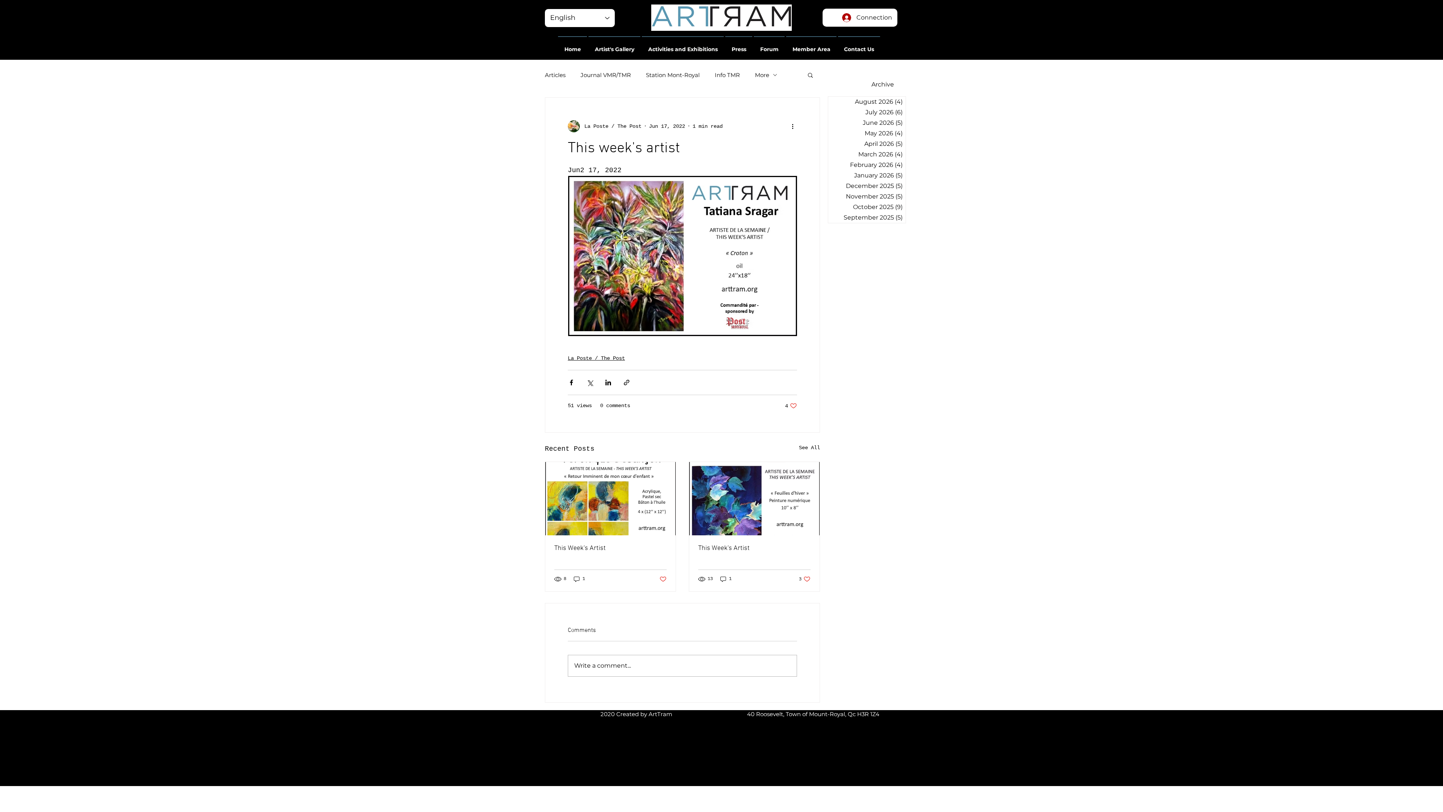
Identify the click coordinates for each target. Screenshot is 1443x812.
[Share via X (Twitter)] (589, 382)
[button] (572, 45)
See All (809, 448)
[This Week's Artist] (610, 498)
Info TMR (727, 75)
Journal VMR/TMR (606, 75)
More (762, 75)
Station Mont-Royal (673, 75)
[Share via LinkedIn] (608, 382)
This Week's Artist (580, 548)
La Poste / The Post (596, 358)
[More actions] (792, 126)
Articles (555, 75)
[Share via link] (626, 382)
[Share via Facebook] (571, 382)
